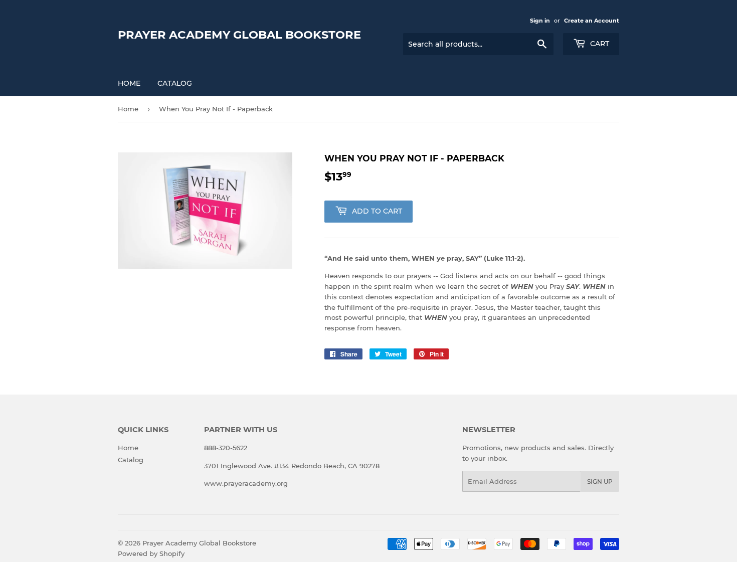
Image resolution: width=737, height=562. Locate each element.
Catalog (174, 83)
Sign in (540, 20)
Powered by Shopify (151, 553)
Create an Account (591, 20)
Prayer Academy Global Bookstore (239, 35)
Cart (598, 43)
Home (129, 83)
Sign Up (600, 481)
